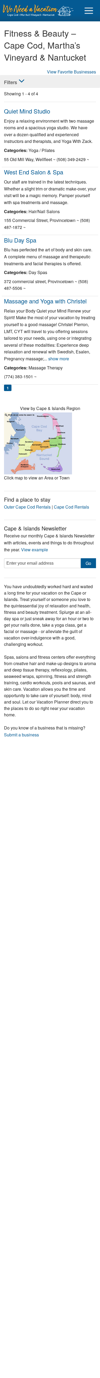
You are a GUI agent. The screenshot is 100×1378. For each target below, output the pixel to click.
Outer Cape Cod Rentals (27, 507)
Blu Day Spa (20, 240)
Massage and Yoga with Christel (45, 301)
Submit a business (21, 735)
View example (34, 549)
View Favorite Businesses (71, 72)
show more (58, 359)
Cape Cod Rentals (71, 507)
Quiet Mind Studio (27, 111)
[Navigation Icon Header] (89, 10)
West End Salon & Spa (33, 172)
